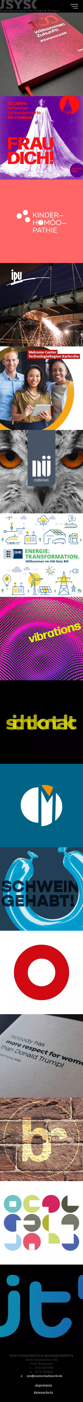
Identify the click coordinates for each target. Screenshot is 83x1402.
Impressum (43, 1385)
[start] (18, 4)
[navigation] (74, 6)
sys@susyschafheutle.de (41, 1376)
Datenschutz (43, 1392)
